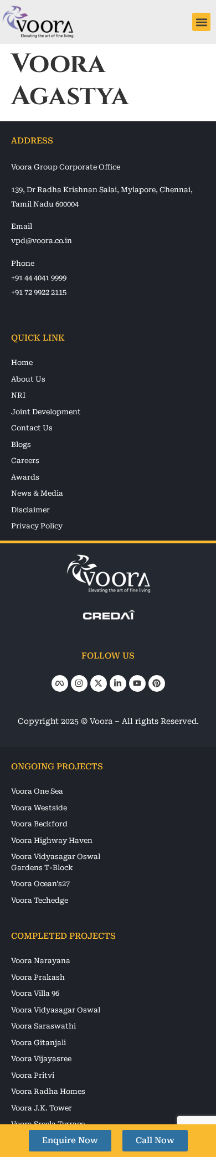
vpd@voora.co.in (41, 240)
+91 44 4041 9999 (38, 278)
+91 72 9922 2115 (38, 292)
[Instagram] (79, 683)
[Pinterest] (156, 683)
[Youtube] (137, 683)
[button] (201, 22)
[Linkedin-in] (118, 683)
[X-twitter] (98, 683)
